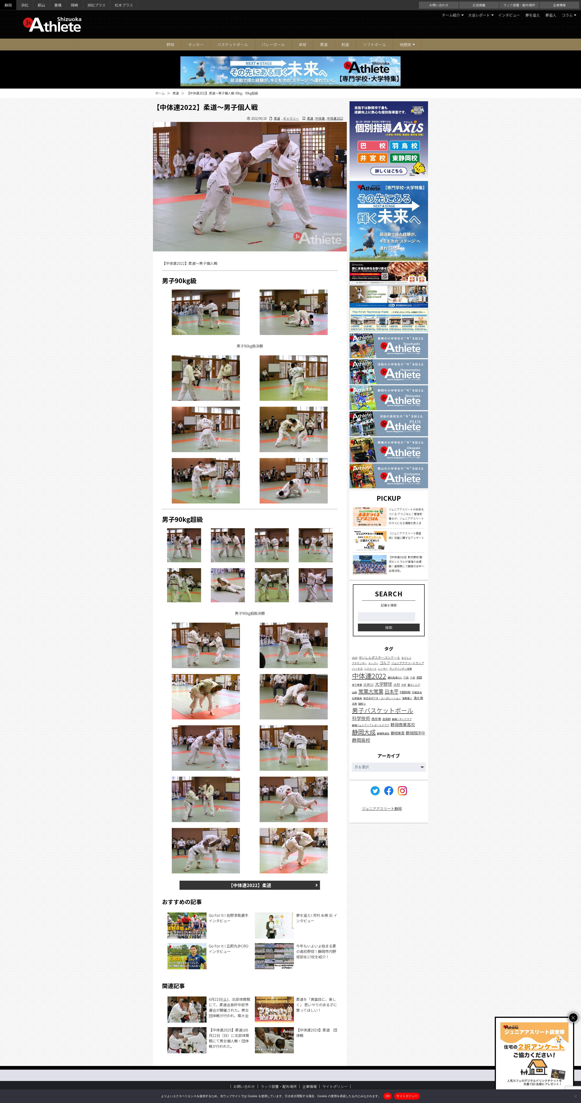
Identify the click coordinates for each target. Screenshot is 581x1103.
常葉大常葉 (370, 691)
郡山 (41, 5)
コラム (567, 15)
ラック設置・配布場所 (519, 5)
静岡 (8, 5)
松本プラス (124, 5)
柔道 (324, 44)
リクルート (370, 668)
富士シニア (414, 685)
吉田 (419, 677)
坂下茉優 (357, 685)
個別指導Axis (395, 677)
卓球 (302, 44)
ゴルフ (385, 662)
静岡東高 (397, 732)
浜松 (24, 5)
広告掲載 (479, 5)
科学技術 (361, 718)
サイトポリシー (335, 1086)
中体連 (320, 118)
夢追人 (550, 15)
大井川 (368, 684)
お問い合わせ (438, 5)
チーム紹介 (451, 15)
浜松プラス (96, 5)
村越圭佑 (417, 692)
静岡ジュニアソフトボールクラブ (370, 725)
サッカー (196, 44)
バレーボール (273, 44)
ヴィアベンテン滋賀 (400, 668)
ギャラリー (291, 118)
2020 (354, 657)
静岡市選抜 (383, 733)
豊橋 (58, 5)
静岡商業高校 (403, 724)
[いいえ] (575, 1096)
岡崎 (74, 5)
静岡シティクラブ (402, 719)
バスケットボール (232, 44)
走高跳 (386, 719)
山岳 (354, 692)
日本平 (391, 691)
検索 (388, 627)
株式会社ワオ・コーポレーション (382, 698)
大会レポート (479, 15)
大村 (397, 684)
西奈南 (376, 718)
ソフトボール (374, 44)
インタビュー (509, 15)
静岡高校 (361, 739)
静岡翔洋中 (415, 733)
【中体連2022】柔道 (250, 885)
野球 (170, 44)
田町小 (362, 703)
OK (388, 1096)
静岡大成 (364, 732)
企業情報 (559, 5)
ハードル (357, 669)
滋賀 (354, 703)
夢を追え (532, 15)
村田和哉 (405, 692)
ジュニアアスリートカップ (407, 663)
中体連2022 (335, 118)
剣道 (345, 44)
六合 (406, 677)
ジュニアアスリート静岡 (382, 808)
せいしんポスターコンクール (379, 657)
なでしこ (406, 657)
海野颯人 (407, 698)
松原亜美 (357, 698)
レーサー (383, 668)
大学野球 (383, 684)
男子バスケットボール (382, 710)
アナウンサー (359, 663)
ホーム (160, 93)
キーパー (373, 663)
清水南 (418, 698)
